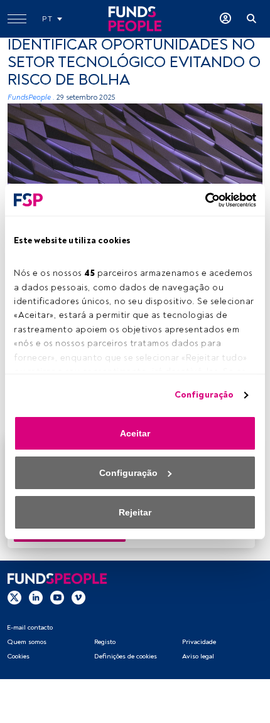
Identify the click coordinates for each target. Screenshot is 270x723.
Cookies (18, 656)
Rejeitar (135, 512)
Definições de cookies (125, 656)
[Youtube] (57, 597)
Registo (105, 642)
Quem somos (26, 642)
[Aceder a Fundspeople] (225, 18)
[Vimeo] (78, 597)
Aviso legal (198, 656)
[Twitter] (14, 597)
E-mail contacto (30, 627)
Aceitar (135, 433)
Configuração (204, 394)
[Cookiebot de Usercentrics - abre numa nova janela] (201, 200)
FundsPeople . (31, 97)
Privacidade (199, 642)
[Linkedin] (36, 597)
